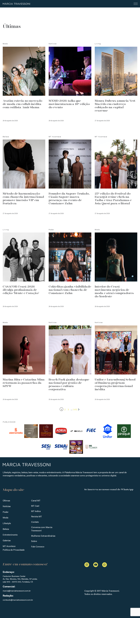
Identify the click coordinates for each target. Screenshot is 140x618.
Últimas (6, 500)
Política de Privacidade (13, 549)
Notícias (7, 506)
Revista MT (36, 516)
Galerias (7, 540)
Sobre (34, 541)
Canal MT (35, 500)
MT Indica (36, 511)
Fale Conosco (37, 546)
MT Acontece (9, 546)
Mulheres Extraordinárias (43, 535)
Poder (5, 511)
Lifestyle (7, 523)
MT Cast (35, 505)
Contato (35, 521)
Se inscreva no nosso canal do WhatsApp (108, 489)
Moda (5, 517)
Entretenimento (10, 534)
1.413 (75, 409)
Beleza (6, 528)
